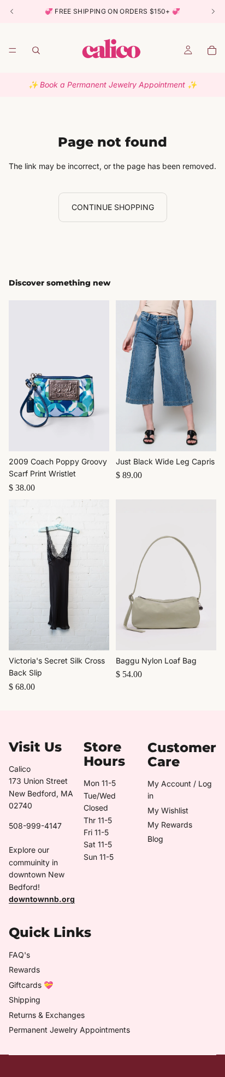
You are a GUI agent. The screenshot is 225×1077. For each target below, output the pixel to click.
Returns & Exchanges (47, 1015)
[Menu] (12, 50)
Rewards (24, 969)
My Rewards (169, 824)
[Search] (36, 50)
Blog (155, 838)
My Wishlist (167, 810)
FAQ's (19, 954)
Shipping (24, 999)
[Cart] (212, 50)
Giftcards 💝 (31, 984)
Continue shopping (113, 207)
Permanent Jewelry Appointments (69, 1029)
